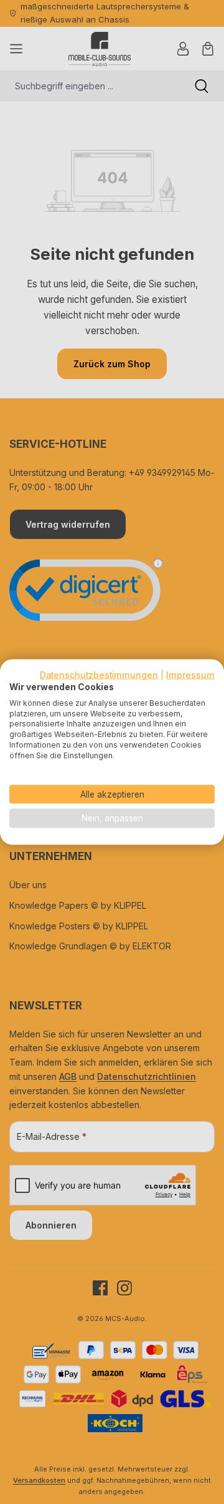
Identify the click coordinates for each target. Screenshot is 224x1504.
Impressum (190, 675)
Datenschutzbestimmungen (99, 675)
